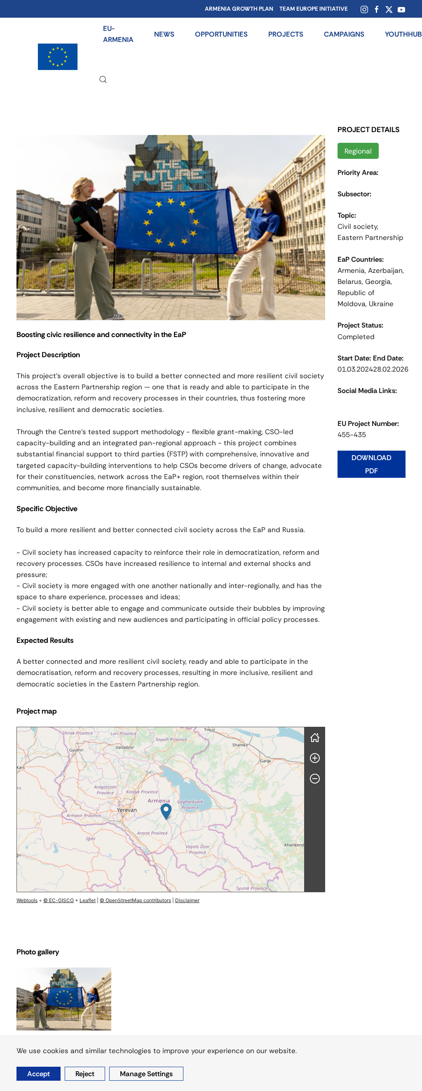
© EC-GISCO (58, 900)
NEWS (164, 34)
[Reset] (315, 737)
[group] (160, 809)
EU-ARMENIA (118, 34)
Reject (84, 1073)
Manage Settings (146, 1073)
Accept (38, 1073)
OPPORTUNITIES (221, 34)
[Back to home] (57, 57)
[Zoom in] (315, 758)
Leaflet (88, 900)
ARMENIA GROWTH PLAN (239, 8)
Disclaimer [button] (187, 900)
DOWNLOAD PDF (372, 464)
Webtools (27, 900)
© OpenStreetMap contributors (135, 900)
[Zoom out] (315, 778)
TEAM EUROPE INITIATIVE (313, 8)
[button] (103, 79)
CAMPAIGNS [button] (344, 34)
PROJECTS (285, 34)
